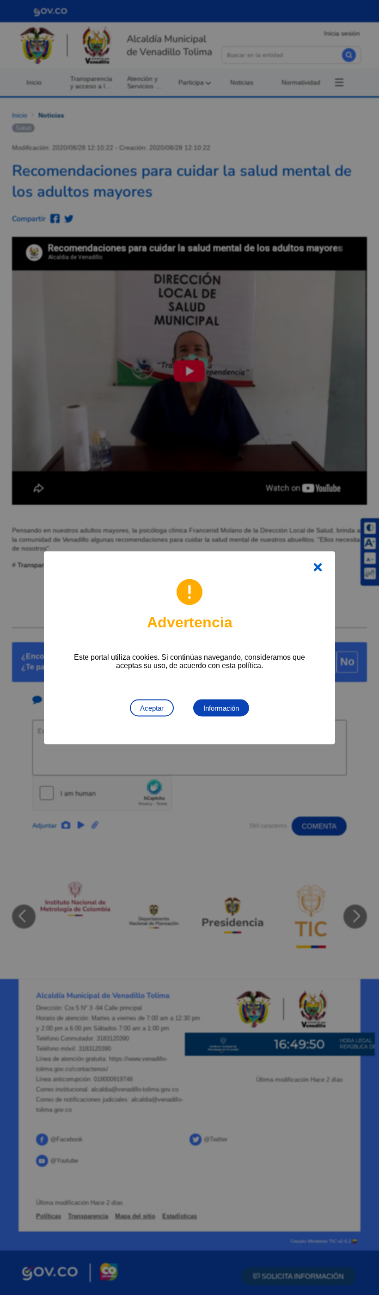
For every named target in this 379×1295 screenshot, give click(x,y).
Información (221, 708)
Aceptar (152, 708)
